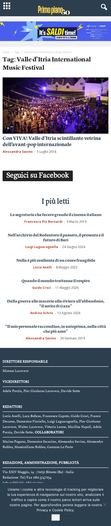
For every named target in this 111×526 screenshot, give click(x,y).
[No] (104, 504)
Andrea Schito (41, 313)
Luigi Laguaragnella (41, 247)
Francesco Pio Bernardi (43, 221)
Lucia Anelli (42, 267)
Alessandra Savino (18, 151)
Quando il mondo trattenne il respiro (55, 281)
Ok (55, 517)
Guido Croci (41, 287)
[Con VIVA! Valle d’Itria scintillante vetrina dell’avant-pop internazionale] (55, 105)
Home (6, 52)
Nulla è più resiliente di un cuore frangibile (55, 261)
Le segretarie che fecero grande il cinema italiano (55, 215)
